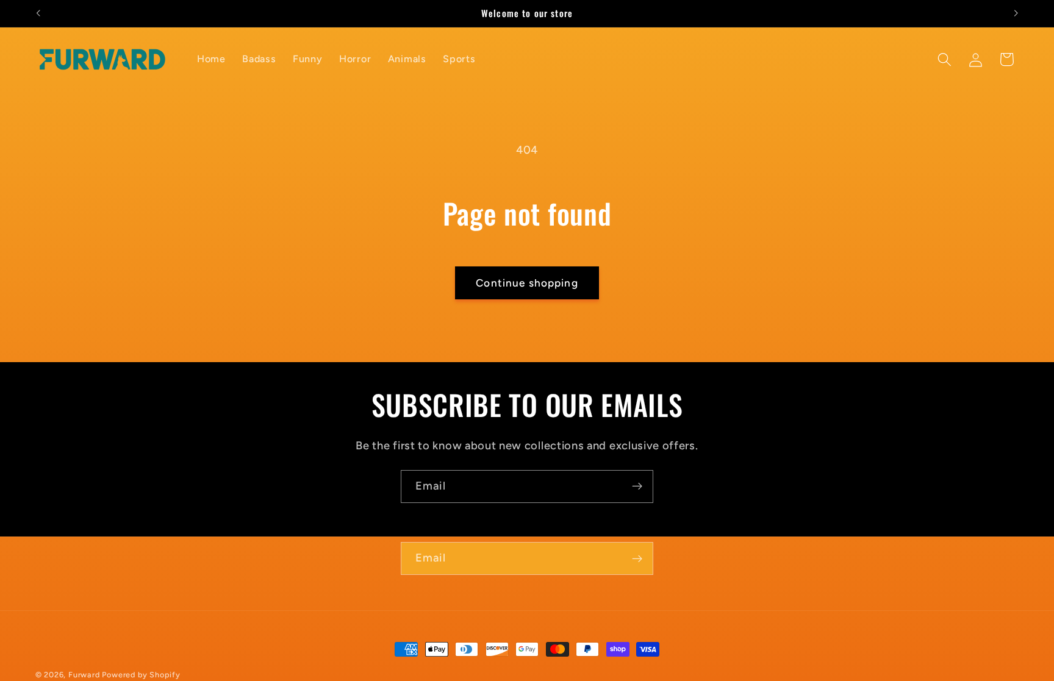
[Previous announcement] (37, 13)
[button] (944, 59)
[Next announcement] (1016, 13)
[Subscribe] (637, 486)
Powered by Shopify (141, 674)
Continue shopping (527, 283)
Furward (84, 674)
